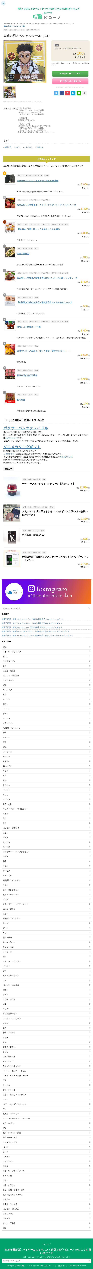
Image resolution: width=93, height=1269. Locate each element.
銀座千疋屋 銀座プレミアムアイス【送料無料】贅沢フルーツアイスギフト (32, 619)
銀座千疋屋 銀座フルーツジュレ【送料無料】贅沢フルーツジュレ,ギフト (32, 627)
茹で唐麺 (21, 400)
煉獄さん (40, 147)
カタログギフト (9, 454)
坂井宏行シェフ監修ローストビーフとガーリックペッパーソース (46, 205)
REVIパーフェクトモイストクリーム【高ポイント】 (48, 483)
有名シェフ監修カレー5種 (29, 327)
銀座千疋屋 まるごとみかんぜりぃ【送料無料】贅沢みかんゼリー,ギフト (32, 623)
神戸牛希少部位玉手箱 (27, 375)
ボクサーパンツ (11, 438)
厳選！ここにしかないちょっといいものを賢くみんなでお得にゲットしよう (46, 1257)
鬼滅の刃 (8, 147)
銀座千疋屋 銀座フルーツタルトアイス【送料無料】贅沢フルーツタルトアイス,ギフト (37, 635)
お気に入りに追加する (72, 81)
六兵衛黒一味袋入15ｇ (33, 535)
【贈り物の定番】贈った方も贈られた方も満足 (38, 229)
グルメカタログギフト (22, 447)
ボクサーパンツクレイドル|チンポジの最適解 (37, 181)
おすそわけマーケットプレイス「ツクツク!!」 (27, 101)
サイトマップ (46, 1244)
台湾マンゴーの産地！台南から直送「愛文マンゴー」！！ (43, 351)
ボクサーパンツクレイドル (25, 428)
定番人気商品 (23, 254)
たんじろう (28, 147)
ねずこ (17, 147)
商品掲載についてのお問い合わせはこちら (70, 87)
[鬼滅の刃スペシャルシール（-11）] (73, 93)
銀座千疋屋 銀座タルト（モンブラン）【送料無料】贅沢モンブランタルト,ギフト (35, 631)
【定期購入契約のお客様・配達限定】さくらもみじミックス (44, 302)
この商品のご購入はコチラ (69, 74)
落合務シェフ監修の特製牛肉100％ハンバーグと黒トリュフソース (47, 278)
